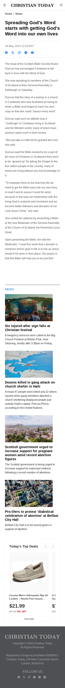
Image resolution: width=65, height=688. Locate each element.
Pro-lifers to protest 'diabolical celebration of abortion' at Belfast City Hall (31, 515)
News (19, 13)
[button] (4, 5)
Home (8, 13)
